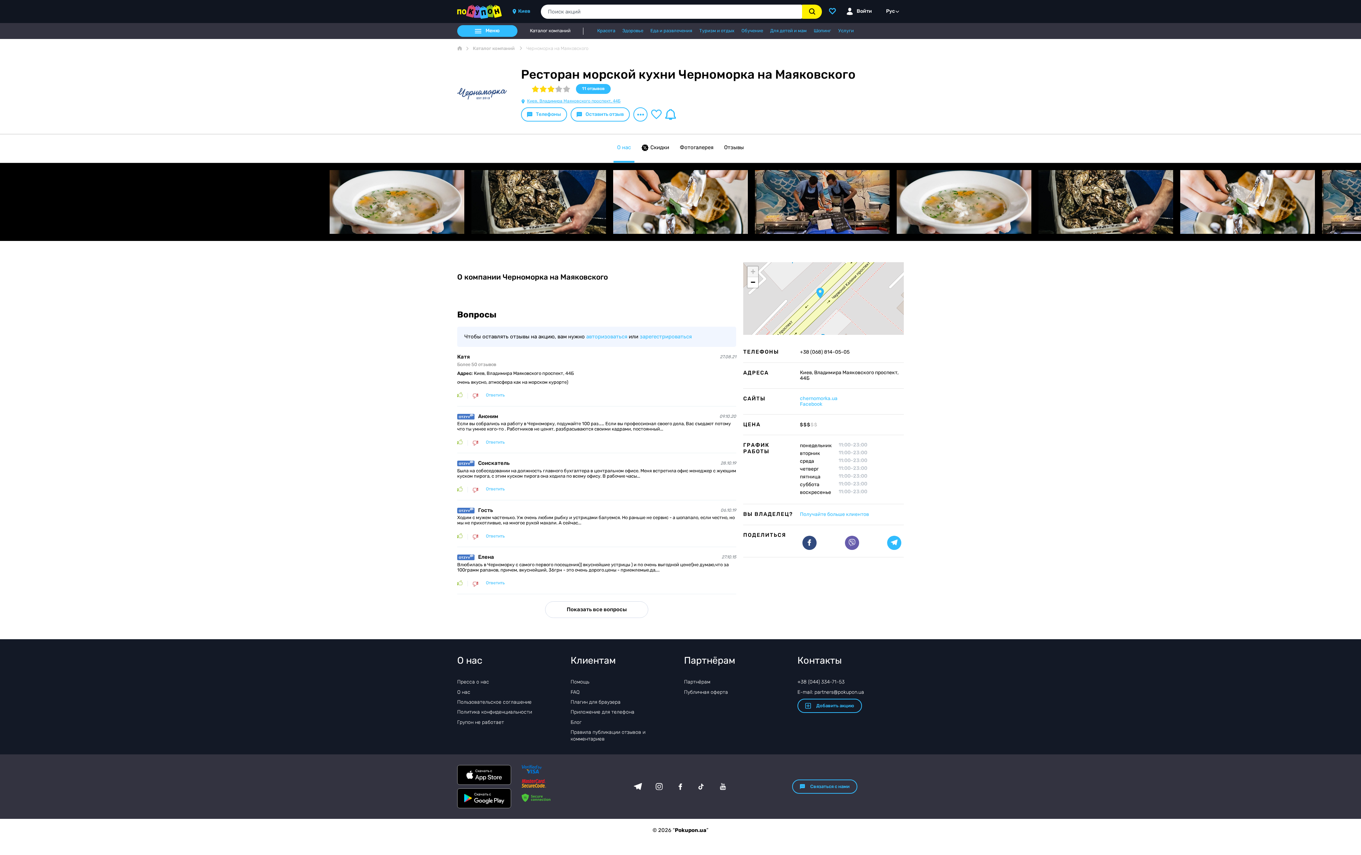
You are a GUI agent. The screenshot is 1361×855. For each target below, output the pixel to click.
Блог (576, 722)
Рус (890, 11)
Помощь (580, 682)
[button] (820, 293)
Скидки (659, 147)
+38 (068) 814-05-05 (825, 352)
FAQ (575, 692)
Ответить (495, 395)
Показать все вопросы (597, 609)
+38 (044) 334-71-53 (821, 682)
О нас (624, 147)
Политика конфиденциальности (494, 712)
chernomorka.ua (819, 398)
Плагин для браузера (596, 702)
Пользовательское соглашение (494, 702)
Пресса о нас (473, 682)
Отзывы (734, 147)
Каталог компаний (550, 30)
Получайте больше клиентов (834, 514)
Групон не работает (480, 722)
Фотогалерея (696, 147)
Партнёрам (697, 682)
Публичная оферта (706, 692)
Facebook (811, 404)
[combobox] (671, 12)
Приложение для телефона (602, 712)
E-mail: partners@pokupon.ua (830, 692)
